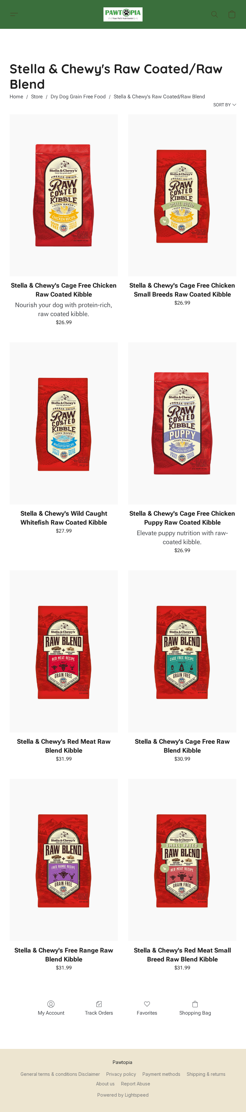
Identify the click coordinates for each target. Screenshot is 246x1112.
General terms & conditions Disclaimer (60, 1074)
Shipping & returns (206, 1074)
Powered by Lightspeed (123, 1095)
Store (37, 97)
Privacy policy (121, 1074)
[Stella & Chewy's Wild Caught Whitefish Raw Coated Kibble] (64, 423)
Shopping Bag (195, 1013)
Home (16, 97)
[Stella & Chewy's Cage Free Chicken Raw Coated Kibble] (64, 195)
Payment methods (161, 1074)
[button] (123, 14)
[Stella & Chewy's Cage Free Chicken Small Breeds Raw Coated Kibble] (182, 195)
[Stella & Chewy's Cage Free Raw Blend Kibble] (182, 651)
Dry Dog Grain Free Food (78, 97)
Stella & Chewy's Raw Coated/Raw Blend (159, 97)
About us (105, 1083)
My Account (51, 1013)
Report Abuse (135, 1083)
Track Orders (99, 1013)
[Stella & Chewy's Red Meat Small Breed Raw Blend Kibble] (182, 860)
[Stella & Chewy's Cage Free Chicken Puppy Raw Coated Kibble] (182, 423)
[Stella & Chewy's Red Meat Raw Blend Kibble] (64, 651)
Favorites (147, 1013)
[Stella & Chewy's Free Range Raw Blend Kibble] (64, 860)
